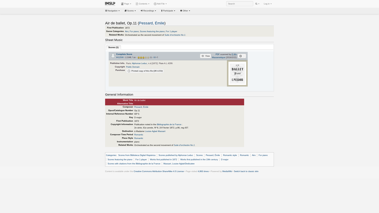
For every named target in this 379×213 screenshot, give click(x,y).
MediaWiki (227, 171)
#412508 (119, 57)
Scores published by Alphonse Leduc (176, 155)
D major (224, 159)
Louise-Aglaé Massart (155, 131)
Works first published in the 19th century (199, 159)
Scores (199, 155)
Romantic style (230, 155)
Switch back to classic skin (246, 171)
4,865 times (203, 171)
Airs (127, 31)
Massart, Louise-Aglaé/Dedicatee (179, 163)
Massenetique (218, 57)
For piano (134, 31)
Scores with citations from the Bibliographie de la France (134, 163)
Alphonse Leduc (139, 63)
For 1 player (171, 31)
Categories (111, 155)
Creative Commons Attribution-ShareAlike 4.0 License (159, 171)
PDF (218, 54)
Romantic (138, 134)
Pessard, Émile (151, 23)
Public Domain (133, 67)
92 (155, 57)
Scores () (113, 47)
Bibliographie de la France (169, 124)
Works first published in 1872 (163, 159)
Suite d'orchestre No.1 (174, 35)
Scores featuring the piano (152, 31)
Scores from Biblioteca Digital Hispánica (136, 155)
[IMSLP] (111, 3)
